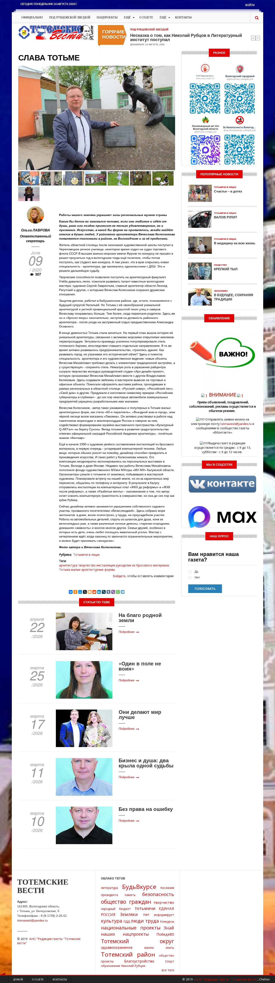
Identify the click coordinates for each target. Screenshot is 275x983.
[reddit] (94, 592)
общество (166, 955)
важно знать (159, 947)
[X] (85, 592)
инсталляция (105, 565)
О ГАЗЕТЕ (146, 17)
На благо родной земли (140, 617)
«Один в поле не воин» (140, 666)
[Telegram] (123, 592)
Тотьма (64, 569)
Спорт (169, 961)
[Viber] (113, 592)
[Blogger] (90, 592)
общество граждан (126, 901)
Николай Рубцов (133, 966)
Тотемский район (128, 954)
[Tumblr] (108, 592)
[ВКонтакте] (71, 592)
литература (109, 888)
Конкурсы (167, 921)
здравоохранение (117, 947)
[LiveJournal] (104, 592)
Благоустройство (139, 961)
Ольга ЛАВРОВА (35, 230)
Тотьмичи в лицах (86, 554)
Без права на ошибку (146, 808)
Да (196, 571)
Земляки (129, 914)
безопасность (158, 894)
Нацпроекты (107, 17)
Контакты (183, 17)
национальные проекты (130, 927)
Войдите (119, 576)
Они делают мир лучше (140, 714)
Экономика (221, 291)
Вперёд (258, 38)
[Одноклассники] (75, 592)
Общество (220, 265)
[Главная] (55, 32)
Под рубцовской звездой (69, 17)
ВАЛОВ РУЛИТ (225, 217)
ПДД (126, 921)
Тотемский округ (137, 941)
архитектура (68, 565)
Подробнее (126, 631)
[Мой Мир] (80, 592)
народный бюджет (116, 909)
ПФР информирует (158, 915)
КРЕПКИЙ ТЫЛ (226, 269)
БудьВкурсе (139, 886)
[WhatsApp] (118, 592)
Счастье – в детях (228, 191)
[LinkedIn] (99, 592)
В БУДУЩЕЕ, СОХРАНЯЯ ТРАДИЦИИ (233, 297)
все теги (168, 970)
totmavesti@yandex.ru (236, 424)
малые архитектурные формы (93, 569)
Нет (197, 577)
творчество (87, 565)
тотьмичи (145, 908)
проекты (107, 961)
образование (110, 966)
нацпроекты (136, 934)
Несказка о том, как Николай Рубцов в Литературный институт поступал (186, 37)
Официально (32, 17)
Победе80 (165, 934)
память (130, 895)
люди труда (145, 920)
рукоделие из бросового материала (142, 565)
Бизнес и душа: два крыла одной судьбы (146, 762)
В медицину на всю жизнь (234, 243)
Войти (250, 5)
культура (111, 920)
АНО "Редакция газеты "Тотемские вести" (226, 979)
